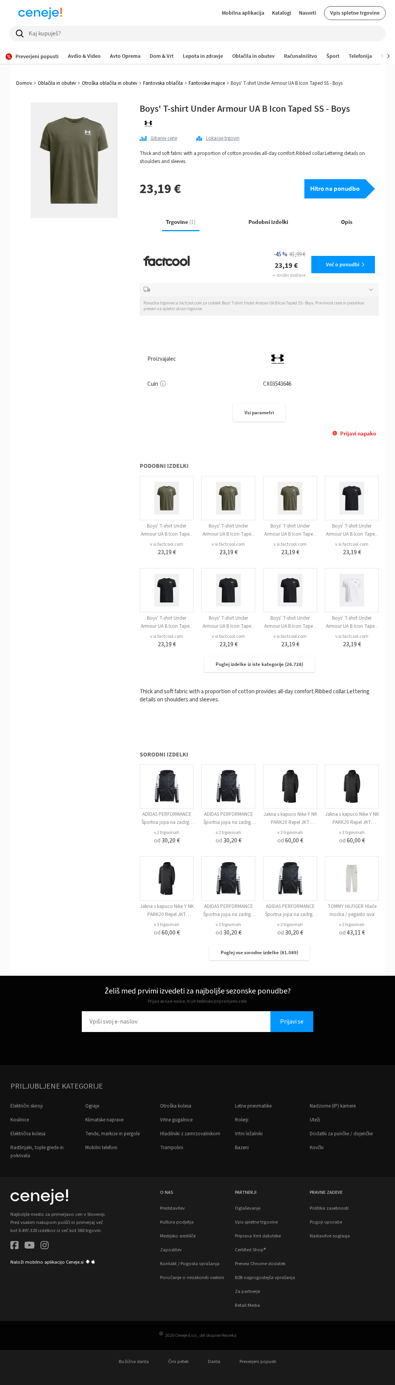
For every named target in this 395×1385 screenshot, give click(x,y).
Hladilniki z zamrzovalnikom (190, 1133)
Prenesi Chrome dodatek (260, 1263)
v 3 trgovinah (290, 832)
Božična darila (134, 1361)
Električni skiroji (26, 1106)
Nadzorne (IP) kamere (333, 1106)
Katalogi (281, 12)
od (167, 840)
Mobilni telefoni (101, 1147)
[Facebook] (14, 1246)
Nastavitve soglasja (330, 1235)
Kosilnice (19, 1119)
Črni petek (178, 1361)
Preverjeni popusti (258, 1361)
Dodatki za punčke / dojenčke (341, 1133)
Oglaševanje (247, 1208)
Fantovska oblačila (163, 83)
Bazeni (242, 1147)
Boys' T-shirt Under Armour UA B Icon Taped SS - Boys (166, 534)
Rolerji (241, 1119)
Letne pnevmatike (253, 1106)
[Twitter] (29, 1246)
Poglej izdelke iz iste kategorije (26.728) (259, 664)
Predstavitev (172, 1208)
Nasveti (307, 12)
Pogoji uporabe (326, 1222)
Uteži (315, 1119)
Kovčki (317, 1147)
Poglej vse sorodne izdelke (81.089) (259, 952)
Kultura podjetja (177, 1222)
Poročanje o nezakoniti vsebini (192, 1277)
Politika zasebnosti (329, 1208)
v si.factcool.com (166, 544)
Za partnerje (247, 1291)
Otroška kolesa (175, 1106)
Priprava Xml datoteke (258, 1235)
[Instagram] (45, 1246)
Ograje (92, 1106)
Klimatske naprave (104, 1119)
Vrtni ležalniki (249, 1133)
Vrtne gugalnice (176, 1119)
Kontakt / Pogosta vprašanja (189, 1263)
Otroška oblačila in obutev (109, 83)
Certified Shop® (250, 1249)
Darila (214, 1361)
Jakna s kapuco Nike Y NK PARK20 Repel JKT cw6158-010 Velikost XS (290, 822)
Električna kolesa (28, 1133)
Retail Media (247, 1305)
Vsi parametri (259, 412)
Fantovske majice (207, 83)
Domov (24, 83)
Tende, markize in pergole (112, 1133)
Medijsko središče (178, 1235)
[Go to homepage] (40, 13)
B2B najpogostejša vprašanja (265, 1277)
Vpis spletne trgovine (355, 12)
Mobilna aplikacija (243, 12)
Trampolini (171, 1147)
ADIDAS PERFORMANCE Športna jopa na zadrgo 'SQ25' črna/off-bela (167, 822)
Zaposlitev (171, 1249)
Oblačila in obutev (57, 83)
